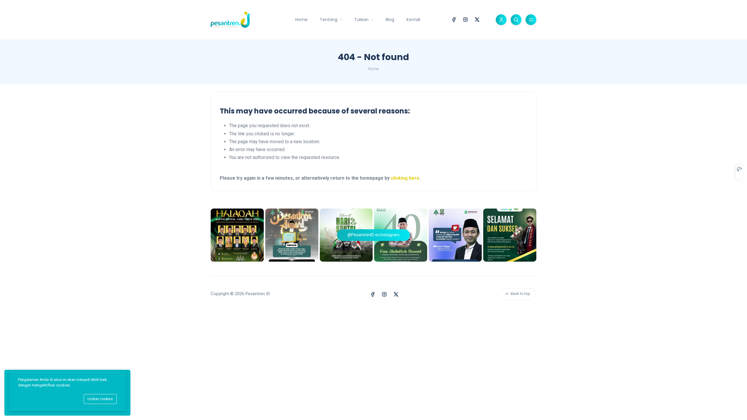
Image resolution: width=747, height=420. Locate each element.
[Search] (516, 19)
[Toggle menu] (531, 19)
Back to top (520, 293)
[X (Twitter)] (477, 19)
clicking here (405, 178)
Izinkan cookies (100, 399)
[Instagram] (465, 19)
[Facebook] (454, 19)
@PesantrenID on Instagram (373, 234)
